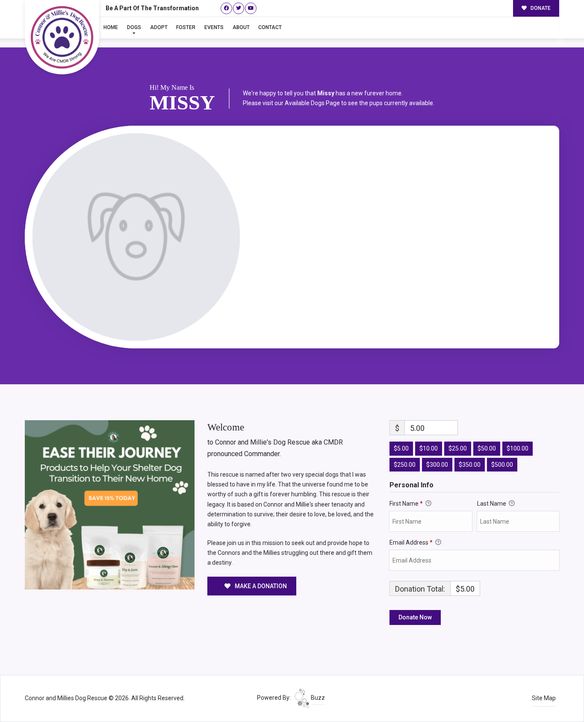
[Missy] (136, 237)
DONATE (540, 8)
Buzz (317, 697)
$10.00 (428, 448)
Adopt (159, 27)
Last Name (492, 503)
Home (110, 27)
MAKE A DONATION (260, 586)
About (241, 27)
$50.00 (487, 448)
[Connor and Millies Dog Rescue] (62, 37)
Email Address (411, 542)
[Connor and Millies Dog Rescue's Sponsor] (110, 504)
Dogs (134, 27)
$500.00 (502, 464)
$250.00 (405, 464)
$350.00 (470, 464)
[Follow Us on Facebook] (226, 8)
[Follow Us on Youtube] (251, 8)
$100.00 (517, 448)
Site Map (544, 698)
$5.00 (401, 448)
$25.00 (457, 448)
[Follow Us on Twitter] (239, 8)
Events (214, 27)
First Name (406, 503)
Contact (270, 27)
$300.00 (437, 464)
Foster (185, 27)
